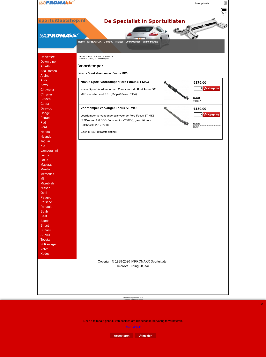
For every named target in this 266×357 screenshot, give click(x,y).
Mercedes (47, 174)
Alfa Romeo (49, 71)
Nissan (45, 188)
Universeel (48, 57)
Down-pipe (48, 61)
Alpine (45, 75)
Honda (45, 132)
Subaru (46, 230)
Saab (44, 211)
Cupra (45, 103)
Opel (44, 192)
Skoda (45, 221)
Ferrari (45, 117)
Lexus (45, 155)
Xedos (45, 253)
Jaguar (45, 141)
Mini (43, 178)
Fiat (43, 122)
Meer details (133, 327)
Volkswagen (49, 244)
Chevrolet (47, 89)
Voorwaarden (133, 41)
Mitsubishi (48, 183)
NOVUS (196, 97)
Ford (44, 127)
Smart (45, 225)
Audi (44, 80)
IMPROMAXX (94, 41)
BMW (44, 85)
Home (81, 41)
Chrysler (46, 94)
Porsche (46, 202)
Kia (43, 146)
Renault (46, 206)
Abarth (45, 66)
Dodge (45, 113)
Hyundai (46, 136)
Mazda (45, 169)
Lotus (44, 160)
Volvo (44, 249)
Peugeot (46, 197)
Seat (44, 216)
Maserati (46, 164)
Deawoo (46, 108)
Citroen (46, 99)
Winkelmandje (150, 41)
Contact (108, 41)
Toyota (45, 239)
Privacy (119, 41)
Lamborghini (49, 150)
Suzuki (45, 235)
